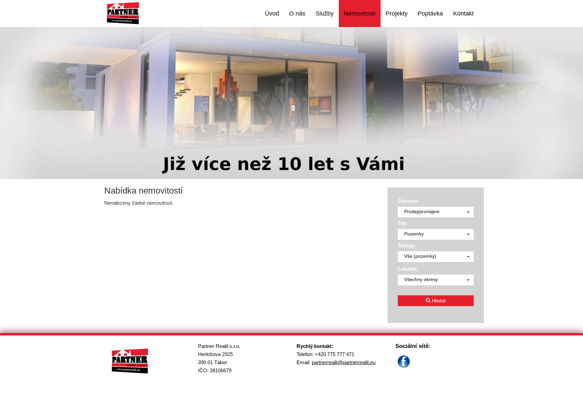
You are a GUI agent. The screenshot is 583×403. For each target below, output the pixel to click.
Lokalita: (408, 269)
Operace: (408, 201)
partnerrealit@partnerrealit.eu (344, 362)
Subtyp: (407, 245)
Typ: (403, 223)
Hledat (438, 300)
